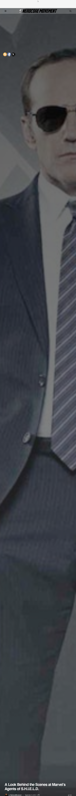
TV (39, 795)
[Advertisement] (38, 5)
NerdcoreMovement (16, 795)
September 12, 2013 (30, 795)
